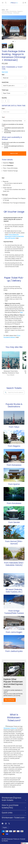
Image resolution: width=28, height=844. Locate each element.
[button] (24, 843)
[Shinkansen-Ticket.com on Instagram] (6, 823)
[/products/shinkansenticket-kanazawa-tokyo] (11, 360)
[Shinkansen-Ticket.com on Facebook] (3, 823)
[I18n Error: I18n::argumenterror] (4, 45)
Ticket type (5, 90)
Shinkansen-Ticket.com (10, 728)
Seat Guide (5, 72)
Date (3, 108)
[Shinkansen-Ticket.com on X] (10, 823)
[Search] (5, 2)
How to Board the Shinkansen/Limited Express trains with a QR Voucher (14, 236)
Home (3, 9)
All (6, 9)
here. (21, 312)
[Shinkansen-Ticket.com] (14, 2)
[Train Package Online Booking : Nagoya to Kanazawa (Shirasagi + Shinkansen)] (14, 27)
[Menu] (2, 2)
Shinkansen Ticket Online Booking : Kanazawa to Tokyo (10, 372)
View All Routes (9, 700)
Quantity (4, 97)
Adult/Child (5, 82)
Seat (3, 74)
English (5, 827)
